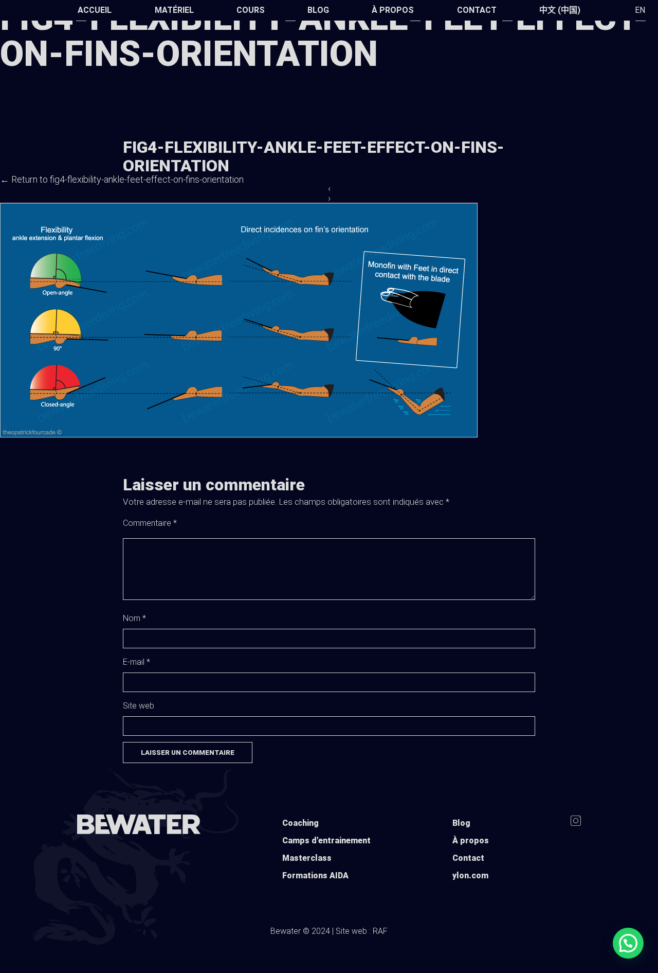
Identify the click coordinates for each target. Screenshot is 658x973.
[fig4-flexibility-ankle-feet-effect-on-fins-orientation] (239, 435)
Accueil (95, 10)
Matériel (174, 10)
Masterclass (307, 858)
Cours (250, 10)
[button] (628, 943)
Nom (134, 618)
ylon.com (470, 875)
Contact (477, 10)
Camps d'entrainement (326, 840)
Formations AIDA (315, 875)
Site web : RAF (362, 931)
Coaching (300, 823)
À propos (393, 10)
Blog (318, 10)
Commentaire (150, 523)
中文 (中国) (559, 10)
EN (640, 10)
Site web (138, 706)
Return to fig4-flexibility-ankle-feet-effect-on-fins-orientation (122, 179)
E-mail (136, 662)
